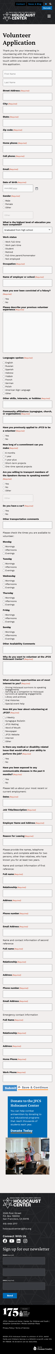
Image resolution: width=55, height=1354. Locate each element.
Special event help (14, 704)
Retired (9, 252)
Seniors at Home (15, 1321)
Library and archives (15, 697)
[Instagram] (25, 1241)
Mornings (10, 547)
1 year (8, 456)
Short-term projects (15, 463)
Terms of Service (22, 1328)
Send (10, 1295)
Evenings (10, 553)
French (8, 380)
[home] (19, 16)
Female (9, 204)
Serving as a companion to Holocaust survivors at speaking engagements (24, 693)
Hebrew (9, 373)
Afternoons (11, 550)
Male (7, 201)
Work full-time (12, 242)
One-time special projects (18, 467)
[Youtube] (12, 1241)
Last (5, 1277)
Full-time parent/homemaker (20, 255)
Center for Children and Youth (36, 1321)
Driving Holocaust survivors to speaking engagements (25, 688)
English (9, 363)
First (5, 1266)
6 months (10, 453)
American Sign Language (17, 390)
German (9, 383)
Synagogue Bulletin (15, 721)
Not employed (12, 259)
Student (9, 249)
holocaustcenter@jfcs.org (17, 1228)
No (6, 302)
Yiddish (9, 376)
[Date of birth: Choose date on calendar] (36, 188)
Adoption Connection (11, 1324)
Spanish (9, 369)
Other (8, 208)
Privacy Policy (8, 1328)
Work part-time (13, 245)
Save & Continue (34, 1087)
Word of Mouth (12, 728)
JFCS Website (12, 735)
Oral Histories (12, 700)
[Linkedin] (18, 1241)
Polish (8, 387)
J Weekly (10, 717)
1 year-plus (11, 460)
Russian (9, 366)
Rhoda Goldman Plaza (31, 1324)
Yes (7, 299)
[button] (50, 4)
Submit (11, 1088)
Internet (9, 738)
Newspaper (11, 731)
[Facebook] (5, 1241)
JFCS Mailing (11, 724)
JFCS (5, 1321)
